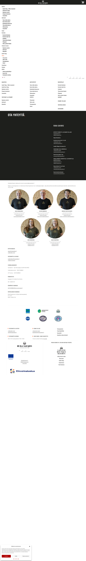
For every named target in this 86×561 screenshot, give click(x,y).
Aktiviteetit (4, 18)
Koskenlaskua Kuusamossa (7, 23)
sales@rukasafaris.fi (58, 143)
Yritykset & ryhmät (5, 46)
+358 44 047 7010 (57, 167)
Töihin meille (5, 59)
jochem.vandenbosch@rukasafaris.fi (67, 216)
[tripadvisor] (28, 350)
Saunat (3, 30)
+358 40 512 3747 (19, 215)
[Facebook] (80, 77)
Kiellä (16, 556)
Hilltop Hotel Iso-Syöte (61, 356)
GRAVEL (3, 69)
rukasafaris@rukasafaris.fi (59, 169)
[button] (29, 546)
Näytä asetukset (26, 556)
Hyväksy (6, 556)
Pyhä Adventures (61, 364)
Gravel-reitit (5, 73)
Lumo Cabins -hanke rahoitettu (41, 336)
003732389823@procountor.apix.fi (15, 288)
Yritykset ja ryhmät (7, 97)
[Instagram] (76, 77)
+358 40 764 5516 (67, 215)
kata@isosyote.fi (31, 245)
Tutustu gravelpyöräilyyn (7, 71)
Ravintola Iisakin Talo (6, 36)
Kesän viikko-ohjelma (6, 21)
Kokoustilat (5, 51)
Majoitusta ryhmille (6, 12)
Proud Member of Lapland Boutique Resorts (61, 342)
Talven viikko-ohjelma (6, 20)
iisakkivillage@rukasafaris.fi (59, 152)
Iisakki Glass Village (6, 10)
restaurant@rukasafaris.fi (59, 156)
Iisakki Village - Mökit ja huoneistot (9, 8)
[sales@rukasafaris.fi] (70, 77)
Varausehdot (5, 15)
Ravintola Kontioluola (6, 35)
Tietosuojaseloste (6, 61)
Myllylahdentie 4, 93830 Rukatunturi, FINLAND (25, 362)
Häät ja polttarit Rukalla (7, 43)
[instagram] (22, 350)
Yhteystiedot (5, 58)
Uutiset (4, 63)
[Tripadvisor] (83, 77)
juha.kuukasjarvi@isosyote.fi (19, 216)
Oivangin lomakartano (6, 14)
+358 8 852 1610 (57, 141)
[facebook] (25, 350)
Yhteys (3, 55)
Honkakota (4, 38)
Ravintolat (3, 33)
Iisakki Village (4, 53)
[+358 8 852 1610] (73, 77)
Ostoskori (3, 67)
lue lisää (45, 338)
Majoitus (3, 6)
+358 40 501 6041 (57, 150)
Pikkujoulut (5, 42)
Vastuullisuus (4, 65)
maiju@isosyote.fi (55, 245)
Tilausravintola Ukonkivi (7, 40)
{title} (14, 558)
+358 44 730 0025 (55, 244)
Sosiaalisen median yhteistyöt (62, 335)
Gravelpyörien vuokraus (7, 75)
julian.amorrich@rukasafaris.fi (43, 216)
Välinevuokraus (5, 27)
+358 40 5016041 (11, 260)
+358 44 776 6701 (31, 244)
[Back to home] (43, 2)
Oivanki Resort (61, 362)
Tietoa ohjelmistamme (7, 25)
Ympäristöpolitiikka (60, 331)
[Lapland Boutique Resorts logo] (61, 350)
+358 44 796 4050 (43, 215)
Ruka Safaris (61, 358)
